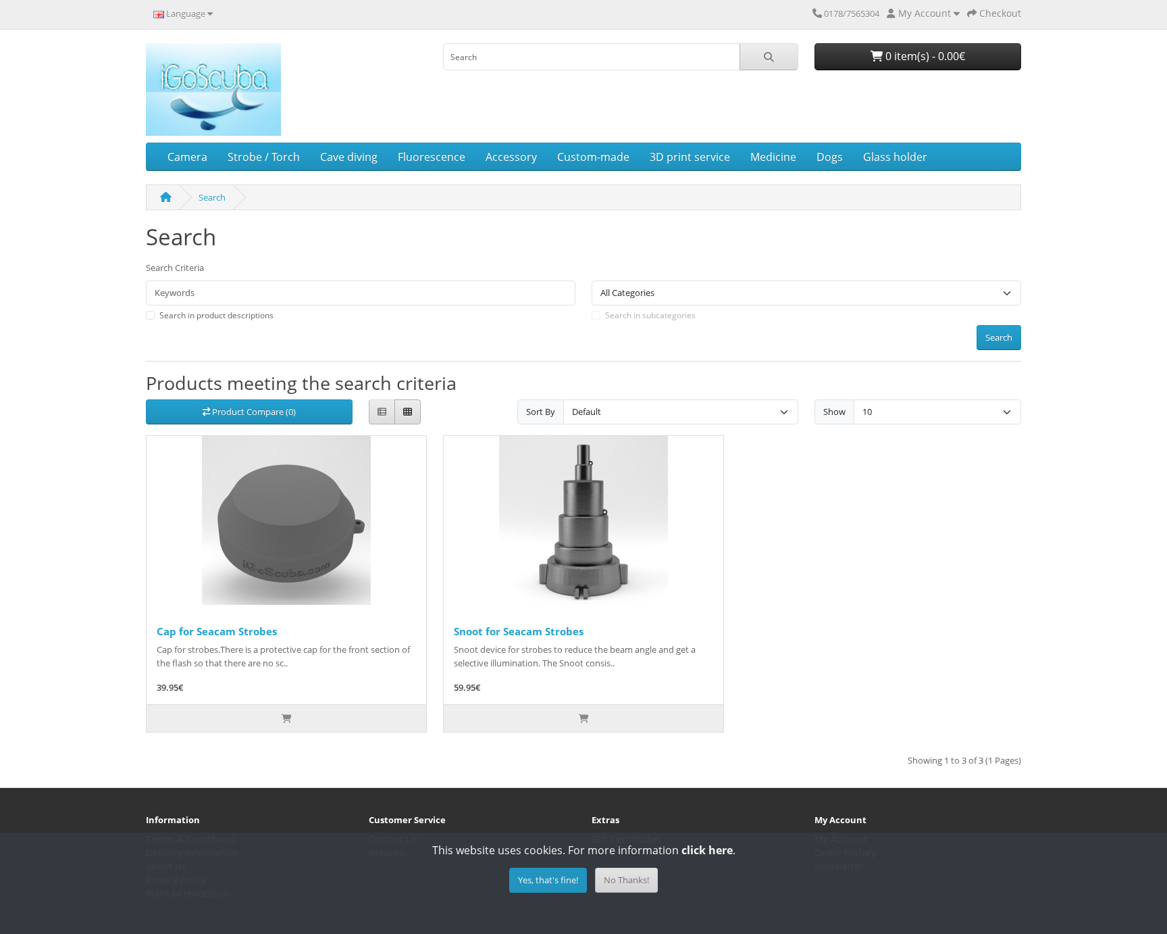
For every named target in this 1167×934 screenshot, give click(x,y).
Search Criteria (175, 268)
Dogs (829, 156)
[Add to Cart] (286, 718)
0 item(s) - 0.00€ (924, 56)
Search (212, 197)
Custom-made (593, 156)
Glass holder (895, 156)
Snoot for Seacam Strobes (519, 631)
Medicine (773, 156)
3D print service (690, 156)
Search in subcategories (650, 315)
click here (707, 850)
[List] (382, 411)
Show (834, 411)
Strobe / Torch (264, 156)
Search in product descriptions (216, 315)
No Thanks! (626, 880)
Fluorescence (431, 156)
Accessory (511, 156)
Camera (187, 156)
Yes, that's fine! (548, 880)
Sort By (540, 411)
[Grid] (407, 411)
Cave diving (349, 156)
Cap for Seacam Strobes (217, 631)
